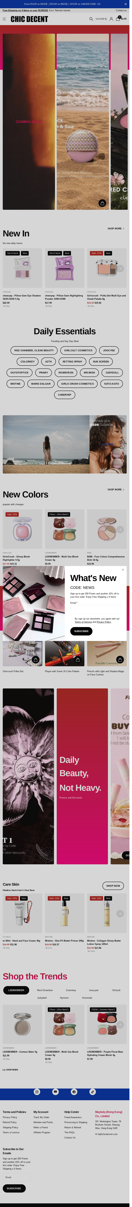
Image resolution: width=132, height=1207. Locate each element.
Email (73, 603)
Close (123, 570)
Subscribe (81, 631)
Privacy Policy (104, 622)
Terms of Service (83, 622)
